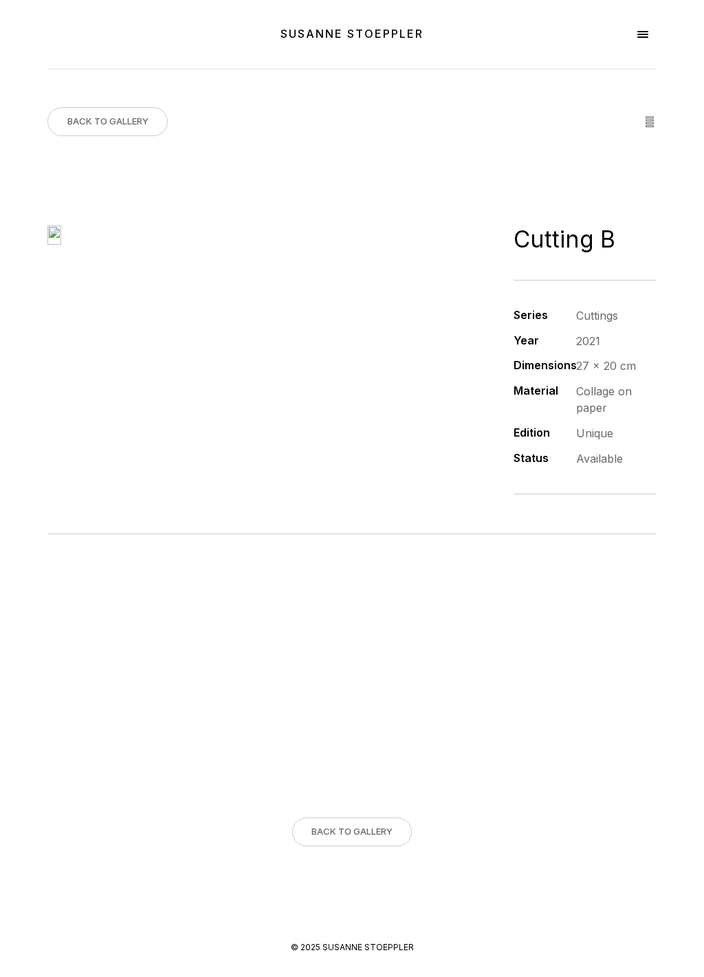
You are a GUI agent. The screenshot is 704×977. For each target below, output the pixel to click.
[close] (642, 34)
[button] (12, 964)
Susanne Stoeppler (352, 34)
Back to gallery (107, 121)
